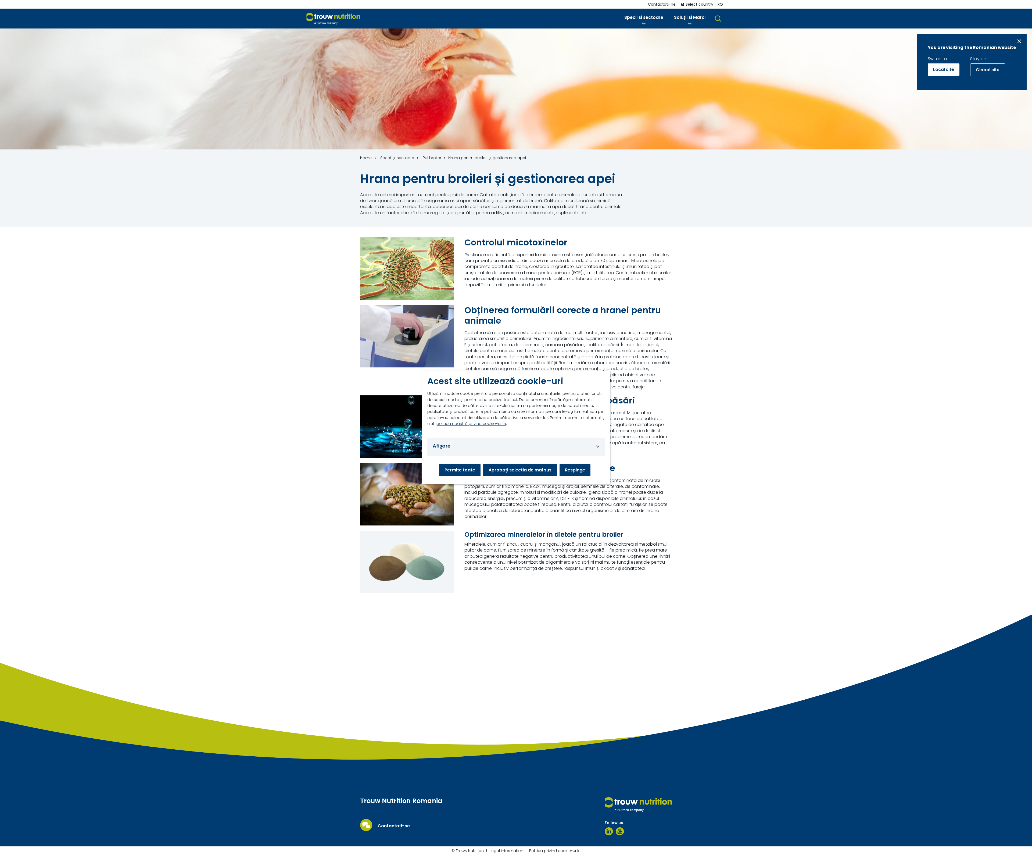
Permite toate (460, 470)
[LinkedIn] (609, 831)
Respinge (575, 470)
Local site (943, 69)
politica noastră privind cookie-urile (471, 423)
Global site (987, 70)
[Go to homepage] (333, 18)
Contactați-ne (394, 826)
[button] (644, 18)
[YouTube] (620, 831)
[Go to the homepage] (638, 804)
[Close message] (1019, 41)
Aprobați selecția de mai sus (520, 470)
